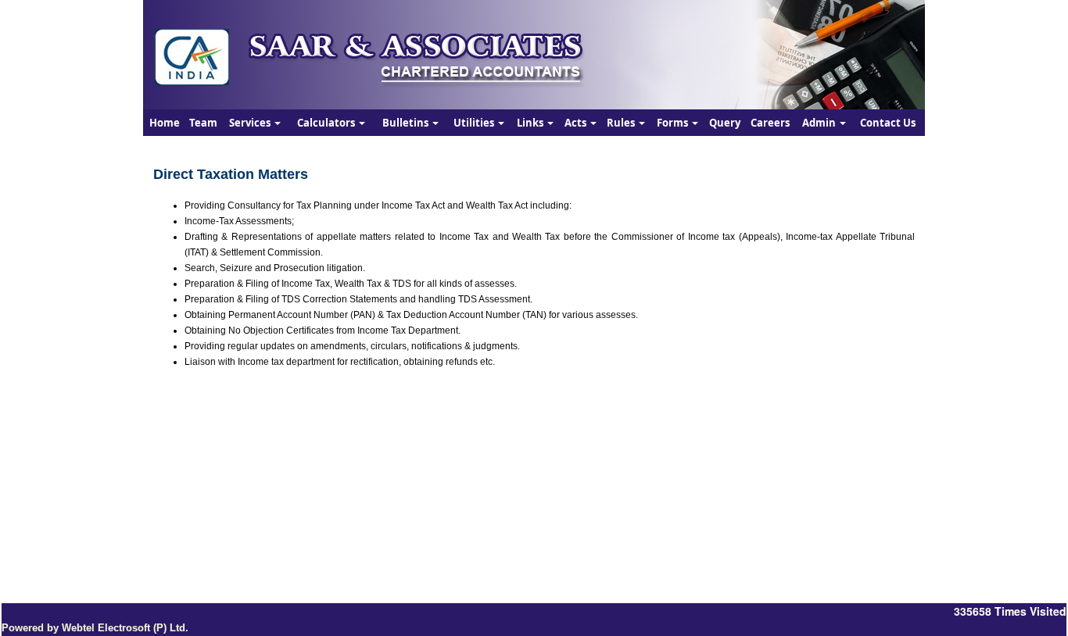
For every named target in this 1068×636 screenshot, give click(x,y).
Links (531, 123)
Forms (673, 123)
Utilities (474, 123)
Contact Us (888, 123)
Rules (622, 123)
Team (203, 123)
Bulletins (406, 123)
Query (724, 123)
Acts (576, 123)
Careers (770, 123)
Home (164, 123)
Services (251, 123)
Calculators (327, 123)
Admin (820, 123)
